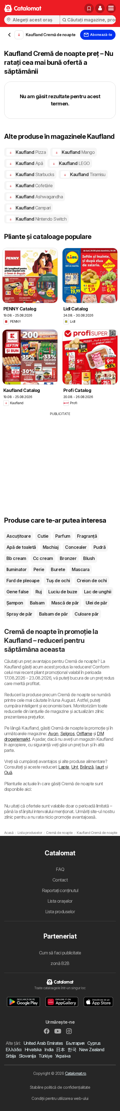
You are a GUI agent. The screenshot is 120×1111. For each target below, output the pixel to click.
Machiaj (50, 547)
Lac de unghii (97, 591)
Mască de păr (65, 603)
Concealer (76, 547)
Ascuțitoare (18, 536)
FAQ (60, 869)
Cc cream (43, 558)
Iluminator (16, 569)
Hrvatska (33, 1049)
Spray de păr (19, 614)
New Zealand (91, 1049)
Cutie (42, 536)
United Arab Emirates (43, 1043)
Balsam (37, 603)
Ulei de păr (96, 603)
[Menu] (111, 8)
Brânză (86, 767)
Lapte (63, 767)
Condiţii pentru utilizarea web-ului (60, 1098)
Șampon (14, 603)
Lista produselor (60, 911)
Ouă (8, 772)
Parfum (62, 536)
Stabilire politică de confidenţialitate (60, 1087)
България (75, 1043)
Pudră (99, 547)
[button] (100, 8)
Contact (60, 880)
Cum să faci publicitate (60, 953)
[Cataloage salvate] (89, 8)
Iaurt (99, 767)
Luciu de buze (62, 591)
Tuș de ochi (58, 580)
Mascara (80, 569)
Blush (89, 558)
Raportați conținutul (60, 890)
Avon (53, 733)
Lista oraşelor (60, 901)
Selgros (67, 733)
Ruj (38, 591)
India (48, 1049)
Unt (74, 767)
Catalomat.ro (75, 1073)
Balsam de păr (53, 614)
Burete (58, 569)
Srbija (11, 1056)
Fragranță (87, 536)
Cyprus (94, 1043)
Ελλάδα (14, 1049)
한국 (72, 1049)
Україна (62, 1056)
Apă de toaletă (21, 547)
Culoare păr (87, 614)
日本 (60, 1049)
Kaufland (30, 152)
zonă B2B (60, 963)
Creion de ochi (92, 580)
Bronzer (68, 558)
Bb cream (16, 558)
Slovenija (27, 1056)
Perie (38, 569)
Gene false (17, 591)
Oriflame (84, 733)
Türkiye (45, 1056)
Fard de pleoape (22, 580)
